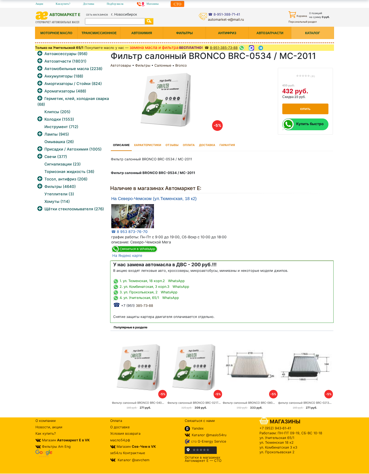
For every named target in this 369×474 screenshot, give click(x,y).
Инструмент (61, 126)
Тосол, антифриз (66, 179)
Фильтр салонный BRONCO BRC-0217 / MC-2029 (200, 402)
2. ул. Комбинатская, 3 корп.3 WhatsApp (154, 286)
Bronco (181, 65)
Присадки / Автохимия (73, 149)
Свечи (55, 156)
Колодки (59, 119)
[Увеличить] (132, 216)
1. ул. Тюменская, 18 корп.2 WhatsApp (152, 281)
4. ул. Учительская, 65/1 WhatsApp (149, 298)
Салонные (162, 65)
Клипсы (57, 112)
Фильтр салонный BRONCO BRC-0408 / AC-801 (144, 402)
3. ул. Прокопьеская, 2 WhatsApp (148, 292)
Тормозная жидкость (69, 171)
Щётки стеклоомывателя (74, 209)
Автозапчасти (65, 61)
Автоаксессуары (66, 53)
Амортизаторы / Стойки (73, 83)
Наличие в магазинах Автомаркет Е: (155, 188)
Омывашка (59, 141)
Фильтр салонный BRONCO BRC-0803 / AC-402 (255, 402)
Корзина (302, 16)
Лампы (56, 134)
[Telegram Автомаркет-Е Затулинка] (261, 48)
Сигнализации (62, 164)
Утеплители (59, 194)
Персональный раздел (302, 21)
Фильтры (60, 186)
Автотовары (120, 65)
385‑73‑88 (133, 305)
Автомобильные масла (73, 68)
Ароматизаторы (65, 91)
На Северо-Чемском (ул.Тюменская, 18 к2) (154, 198)
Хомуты (57, 201)
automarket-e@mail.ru (226, 19)
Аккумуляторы (63, 76)
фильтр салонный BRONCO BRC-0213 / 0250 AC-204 (314, 402)
